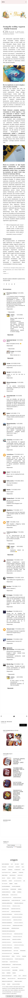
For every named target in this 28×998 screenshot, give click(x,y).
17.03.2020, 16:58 (19, 577)
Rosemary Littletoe (12, 293)
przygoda (21, 970)
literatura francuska (15, 908)
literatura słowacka (6, 942)
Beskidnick (9, 639)
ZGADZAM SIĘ (18, 996)
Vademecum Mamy (12, 532)
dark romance (13, 875)
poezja (13, 956)
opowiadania (22, 950)
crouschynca (10, 454)
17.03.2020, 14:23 (14, 522)
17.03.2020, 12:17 (18, 510)
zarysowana (10, 560)
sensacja (24, 975)
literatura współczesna (7, 947)
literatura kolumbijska (17, 917)
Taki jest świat (10, 629)
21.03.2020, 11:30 (18, 664)
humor (15, 883)
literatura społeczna (17, 936)
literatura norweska (6, 925)
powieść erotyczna (14, 961)
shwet (8, 472)
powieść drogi (5, 961)
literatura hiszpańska (15, 911)
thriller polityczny (22, 978)
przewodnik (14, 970)
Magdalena (10, 510)
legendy (24, 900)
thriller (4, 978)
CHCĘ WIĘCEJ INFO (9, 996)
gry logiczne (4, 883)
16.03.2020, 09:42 (15, 363)
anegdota (4, 869)
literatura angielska (18, 903)
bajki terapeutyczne (6, 872)
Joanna (12, 314)
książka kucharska (17, 897)
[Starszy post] (26, 716)
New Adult (17, 864)
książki (22, 31)
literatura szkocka (6, 939)
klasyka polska (5, 889)
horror (10, 883)
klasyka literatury (16, 886)
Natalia (8, 489)
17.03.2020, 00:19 (18, 454)
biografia (15, 872)
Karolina (9, 586)
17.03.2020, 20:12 (17, 611)
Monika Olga (10, 664)
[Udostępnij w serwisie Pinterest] (14, 284)
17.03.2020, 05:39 (15, 472)
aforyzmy (18, 866)
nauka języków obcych (6, 950)
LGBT (12, 864)
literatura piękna (5, 928)
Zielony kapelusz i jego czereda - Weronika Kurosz (18, 807)
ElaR (8, 522)
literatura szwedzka (16, 939)
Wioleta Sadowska (12, 382)
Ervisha (12, 351)
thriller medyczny (12, 978)
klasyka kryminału (6, 886)
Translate (18, 847)
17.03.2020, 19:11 (16, 586)
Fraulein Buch (10, 498)
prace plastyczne (5, 967)
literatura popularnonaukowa (8, 931)
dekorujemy (20, 875)
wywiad (3, 984)
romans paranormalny (7, 975)
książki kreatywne (6, 900)
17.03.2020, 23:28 (17, 639)
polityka (18, 956)
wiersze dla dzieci (18, 981)
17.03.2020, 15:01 (18, 560)
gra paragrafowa (17, 880)
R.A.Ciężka (9, 595)
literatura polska (15, 928)
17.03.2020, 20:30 (19, 629)
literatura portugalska (7, 933)
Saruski (9, 372)
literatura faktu (5, 908)
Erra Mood (9, 611)
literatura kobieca (6, 917)
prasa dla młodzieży (6, 970)
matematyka (16, 947)
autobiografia (17, 869)
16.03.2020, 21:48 (17, 439)
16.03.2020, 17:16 (15, 413)
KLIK (9, 280)
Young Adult (11, 866)
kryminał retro (5, 894)
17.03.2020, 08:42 (19, 480)
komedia (19, 889)
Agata (8, 413)
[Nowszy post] (1, 716)
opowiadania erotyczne (7, 953)
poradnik (24, 956)
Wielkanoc (4, 866)
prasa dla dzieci (14, 967)
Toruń (22, 864)
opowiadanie (16, 953)
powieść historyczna (6, 964)
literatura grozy (5, 911)
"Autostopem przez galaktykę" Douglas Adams (18, 784)
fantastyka (4, 880)
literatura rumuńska (6, 936)
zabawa (8, 984)
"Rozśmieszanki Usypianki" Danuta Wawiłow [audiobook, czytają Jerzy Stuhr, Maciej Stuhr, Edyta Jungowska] (18, 772)
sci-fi (20, 975)
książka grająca (14, 894)
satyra (15, 975)
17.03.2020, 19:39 (17, 595)
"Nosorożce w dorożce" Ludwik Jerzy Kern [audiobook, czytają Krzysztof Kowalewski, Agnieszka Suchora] (18, 795)
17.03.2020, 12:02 (19, 498)
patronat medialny (6, 956)
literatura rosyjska (18, 933)
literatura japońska (18, 914)
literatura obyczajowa (17, 925)
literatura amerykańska (7, 903)
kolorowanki (13, 889)
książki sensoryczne (16, 900)
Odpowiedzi (11, 312)
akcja (23, 866)
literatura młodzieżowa (7, 922)
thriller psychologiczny (7, 981)
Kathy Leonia (10, 480)
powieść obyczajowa (17, 964)
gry (24, 880)
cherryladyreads (11, 395)
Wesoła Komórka (11, 423)
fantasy (10, 880)
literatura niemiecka (18, 922)
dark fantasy (5, 875)
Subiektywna (10, 577)
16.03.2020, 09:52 (16, 372)
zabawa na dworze (16, 984)
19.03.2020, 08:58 (19, 649)
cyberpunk (21, 872)
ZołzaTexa (9, 439)
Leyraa (8, 363)
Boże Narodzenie (5, 864)
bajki (23, 869)
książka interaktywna (6, 897)
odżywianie (16, 950)
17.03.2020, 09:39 (15, 489)
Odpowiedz (10, 309)
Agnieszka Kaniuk (11, 340)
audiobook (10, 869)
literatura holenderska (7, 914)
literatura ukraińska (17, 942)
